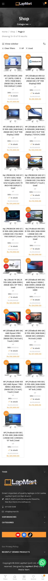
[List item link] (24, 506)
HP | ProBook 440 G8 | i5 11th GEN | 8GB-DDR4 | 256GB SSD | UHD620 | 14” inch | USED (35, 385)
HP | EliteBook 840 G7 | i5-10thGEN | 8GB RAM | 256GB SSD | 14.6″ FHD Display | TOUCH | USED (35, 130)
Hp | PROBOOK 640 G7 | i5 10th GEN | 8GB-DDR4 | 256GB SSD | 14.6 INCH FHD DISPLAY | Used (13, 232)
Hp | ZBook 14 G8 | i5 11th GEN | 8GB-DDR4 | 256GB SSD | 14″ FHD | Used (13, 283)
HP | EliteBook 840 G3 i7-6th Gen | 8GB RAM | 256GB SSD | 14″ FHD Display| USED (35, 80)
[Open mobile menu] (3, 3)
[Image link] (21, 482)
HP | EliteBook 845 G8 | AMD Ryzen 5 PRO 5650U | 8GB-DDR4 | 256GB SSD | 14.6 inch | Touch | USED (13, 336)
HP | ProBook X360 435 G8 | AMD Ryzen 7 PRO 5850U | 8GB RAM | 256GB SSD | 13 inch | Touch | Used (13, 387)
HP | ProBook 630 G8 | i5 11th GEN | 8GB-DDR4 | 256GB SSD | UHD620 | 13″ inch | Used (13, 436)
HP (23, 48)
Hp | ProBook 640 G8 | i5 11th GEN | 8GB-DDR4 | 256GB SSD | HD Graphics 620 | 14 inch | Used (35, 234)
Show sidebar (11, 44)
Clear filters (9, 48)
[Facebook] (24, 535)
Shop (12, 31)
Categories (23, 24)
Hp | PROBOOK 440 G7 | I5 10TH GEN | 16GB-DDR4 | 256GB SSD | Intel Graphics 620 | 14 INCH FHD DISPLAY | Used (13, 182)
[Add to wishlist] (15, 70)
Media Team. (24, 569)
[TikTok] (30, 535)
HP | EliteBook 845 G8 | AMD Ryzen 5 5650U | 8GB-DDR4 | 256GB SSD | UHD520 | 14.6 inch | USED (35, 285)
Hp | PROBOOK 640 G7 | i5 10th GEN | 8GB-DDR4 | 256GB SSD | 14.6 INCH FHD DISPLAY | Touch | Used (35, 180)
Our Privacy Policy (10, 546)
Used (30, 48)
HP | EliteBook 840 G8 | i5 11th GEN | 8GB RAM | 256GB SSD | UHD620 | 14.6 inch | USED (35, 334)
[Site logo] (24, 3)
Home (4, 31)
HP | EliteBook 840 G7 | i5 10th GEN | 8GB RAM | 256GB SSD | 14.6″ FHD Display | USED (13, 130)
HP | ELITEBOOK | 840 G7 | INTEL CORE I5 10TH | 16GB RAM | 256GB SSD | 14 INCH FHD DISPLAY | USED (13, 81)
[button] (42, 562)
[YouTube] (18, 535)
